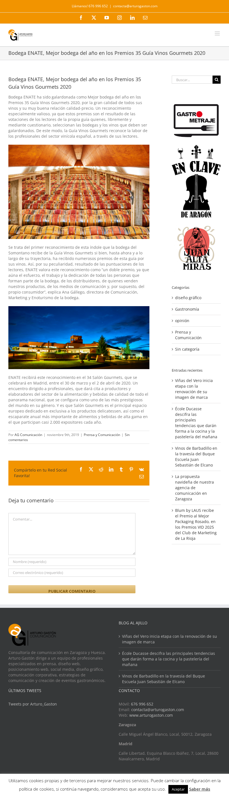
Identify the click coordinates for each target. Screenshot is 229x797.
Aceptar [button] (178, 789)
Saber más (199, 789)
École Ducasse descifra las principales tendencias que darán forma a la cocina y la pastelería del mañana (196, 422)
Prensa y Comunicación (102, 434)
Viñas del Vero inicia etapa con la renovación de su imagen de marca (194, 389)
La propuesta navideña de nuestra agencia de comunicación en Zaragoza (194, 487)
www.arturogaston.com (151, 715)
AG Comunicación (28, 434)
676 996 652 (142, 704)
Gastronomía (187, 309)
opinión (182, 320)
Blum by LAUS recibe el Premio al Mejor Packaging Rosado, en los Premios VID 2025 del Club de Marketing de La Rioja (196, 524)
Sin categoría (187, 349)
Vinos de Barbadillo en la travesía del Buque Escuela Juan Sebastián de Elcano (196, 457)
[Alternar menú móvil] (218, 33)
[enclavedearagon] (196, 147)
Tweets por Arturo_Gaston (32, 704)
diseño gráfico (188, 297)
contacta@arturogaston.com (135, 6)
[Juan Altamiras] (196, 226)
